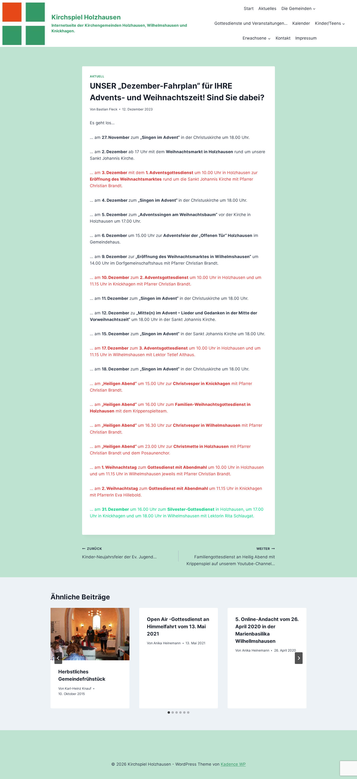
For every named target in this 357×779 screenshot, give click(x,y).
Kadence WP (233, 764)
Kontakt (283, 38)
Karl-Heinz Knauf (78, 688)
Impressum (306, 38)
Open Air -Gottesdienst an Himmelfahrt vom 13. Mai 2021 (178, 626)
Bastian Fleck (106, 109)
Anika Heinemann (167, 643)
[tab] (169, 712)
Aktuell (97, 76)
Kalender (301, 23)
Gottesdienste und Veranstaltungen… (251, 23)
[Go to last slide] (58, 658)
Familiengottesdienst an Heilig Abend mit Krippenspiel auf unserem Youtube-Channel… (231, 556)
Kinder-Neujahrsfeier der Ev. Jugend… (119, 553)
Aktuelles (267, 8)
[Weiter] (299, 658)
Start (249, 8)
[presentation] (90, 634)
